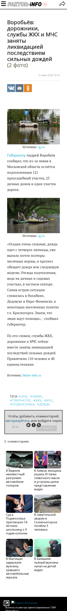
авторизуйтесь (18, 420)
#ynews (36, 396)
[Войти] (62, 4)
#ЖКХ (37, 400)
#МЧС (48, 400)
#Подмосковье (22, 404)
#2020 (23, 396)
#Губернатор (20, 400)
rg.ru (41, 147)
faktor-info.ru (32, 375)
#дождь (43, 404)
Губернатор (16, 155)
